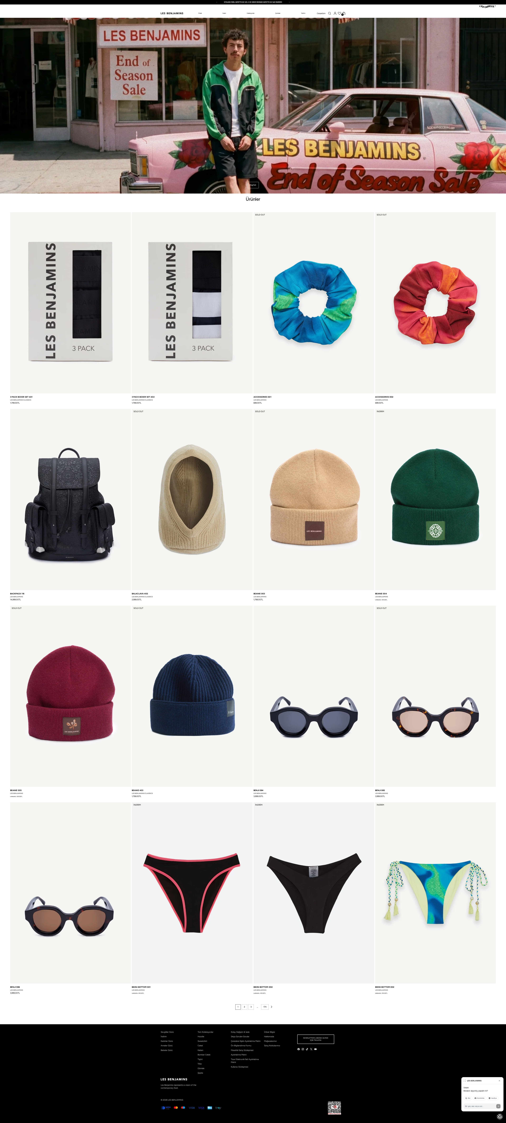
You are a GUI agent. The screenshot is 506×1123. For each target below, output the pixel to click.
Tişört (200, 1059)
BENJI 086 (15, 987)
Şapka (200, 1073)
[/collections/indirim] (253, 106)
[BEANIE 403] (192, 696)
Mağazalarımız (270, 1041)
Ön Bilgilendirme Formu (241, 1045)
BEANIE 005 (16, 790)
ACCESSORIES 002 (384, 397)
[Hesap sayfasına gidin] (335, 13)
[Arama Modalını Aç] (329, 13)
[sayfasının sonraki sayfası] (271, 1007)
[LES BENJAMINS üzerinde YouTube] (315, 1049)
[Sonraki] (289, 2)
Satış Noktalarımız (272, 1045)
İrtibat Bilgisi (269, 1032)
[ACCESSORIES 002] (435, 303)
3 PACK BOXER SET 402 (143, 397)
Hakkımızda (269, 1036)
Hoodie (201, 1036)
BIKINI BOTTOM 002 (263, 987)
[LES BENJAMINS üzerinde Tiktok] (307, 1049)
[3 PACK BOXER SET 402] (192, 303)
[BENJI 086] (70, 893)
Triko (200, 1064)
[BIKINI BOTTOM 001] (192, 893)
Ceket (200, 1045)
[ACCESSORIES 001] (314, 303)
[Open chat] (499, 1116)
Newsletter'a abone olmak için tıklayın (315, 1039)
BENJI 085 (380, 790)
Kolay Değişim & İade (240, 1032)
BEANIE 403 (137, 790)
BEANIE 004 (381, 593)
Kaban (200, 1050)
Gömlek (201, 1068)
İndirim (164, 1036)
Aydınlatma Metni (238, 1055)
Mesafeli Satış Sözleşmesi (242, 1050)
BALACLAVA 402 (140, 593)
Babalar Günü (166, 1050)
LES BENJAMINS (175, 1100)
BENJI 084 (259, 790)
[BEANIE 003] (314, 499)
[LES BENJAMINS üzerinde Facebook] (298, 1049)
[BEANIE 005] (70, 696)
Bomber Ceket (204, 1055)
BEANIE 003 (259, 593)
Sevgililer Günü (167, 1032)
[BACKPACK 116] (70, 499)
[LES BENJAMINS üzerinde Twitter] (311, 1049)
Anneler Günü (166, 1045)
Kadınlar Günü (167, 1041)
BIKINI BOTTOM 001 (141, 987)
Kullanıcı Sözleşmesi (239, 1067)
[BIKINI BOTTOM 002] (314, 893)
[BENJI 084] (314, 696)
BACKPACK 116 (17, 593)
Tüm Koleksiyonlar (205, 1032)
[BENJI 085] (435, 696)
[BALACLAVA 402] (192, 499)
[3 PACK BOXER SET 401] (70, 303)
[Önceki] (217, 2)
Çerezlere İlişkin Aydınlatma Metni (245, 1041)
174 (264, 1007)
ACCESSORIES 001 (262, 397)
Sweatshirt (202, 1041)
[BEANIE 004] (435, 499)
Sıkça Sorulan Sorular (240, 1036)
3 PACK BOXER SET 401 (21, 397)
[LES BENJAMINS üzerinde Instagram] (303, 1049)
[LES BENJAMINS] (172, 13)
